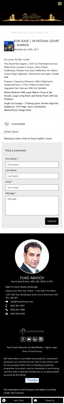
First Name (12, 158)
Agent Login (51, 347)
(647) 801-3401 (17, 305)
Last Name (11, 170)
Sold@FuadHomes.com (21, 301)
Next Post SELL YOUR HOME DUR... (30, 32)
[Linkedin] (35, 339)
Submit (51, 221)
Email (9, 181)
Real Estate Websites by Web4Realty (25, 347)
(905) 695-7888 (17, 309)
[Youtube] (29, 339)
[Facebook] (23, 339)
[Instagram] (41, 339)
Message (11, 193)
